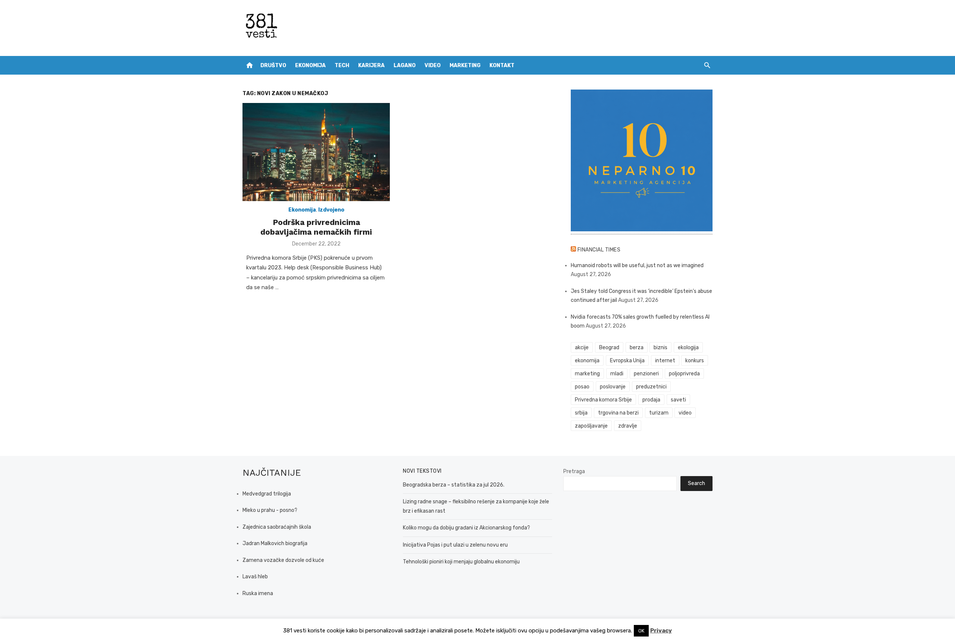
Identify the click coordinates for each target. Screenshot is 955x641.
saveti (678, 400)
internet (665, 360)
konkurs (694, 360)
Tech (342, 65)
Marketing (465, 65)
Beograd (609, 347)
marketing (587, 373)
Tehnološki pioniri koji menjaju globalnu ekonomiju (461, 562)
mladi (616, 373)
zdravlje (627, 426)
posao (582, 387)
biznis (660, 347)
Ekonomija (310, 65)
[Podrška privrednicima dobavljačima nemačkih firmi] (316, 152)
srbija (581, 413)
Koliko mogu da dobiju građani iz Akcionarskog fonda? (466, 528)
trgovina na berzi (618, 413)
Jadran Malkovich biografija (274, 543)
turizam (658, 413)
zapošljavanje (591, 426)
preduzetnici (651, 387)
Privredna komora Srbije (603, 400)
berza (637, 347)
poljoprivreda (684, 373)
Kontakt (501, 65)
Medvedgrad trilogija (266, 494)
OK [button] (641, 631)
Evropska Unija (627, 360)
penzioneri (646, 373)
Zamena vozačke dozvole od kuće (283, 560)
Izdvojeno (331, 210)
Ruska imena (257, 593)
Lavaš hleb (255, 576)
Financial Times (599, 250)
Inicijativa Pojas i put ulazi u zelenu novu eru (455, 545)
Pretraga (574, 471)
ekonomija (587, 360)
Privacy (661, 630)
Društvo (273, 65)
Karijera (371, 65)
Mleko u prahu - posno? (269, 510)
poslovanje (613, 387)
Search (696, 483)
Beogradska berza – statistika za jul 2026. (453, 485)
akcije (582, 347)
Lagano (405, 65)
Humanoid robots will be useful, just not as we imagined (637, 265)
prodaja (651, 400)
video (685, 413)
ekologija (688, 347)
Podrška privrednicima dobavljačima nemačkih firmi (316, 227)
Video (433, 65)
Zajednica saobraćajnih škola (276, 527)
